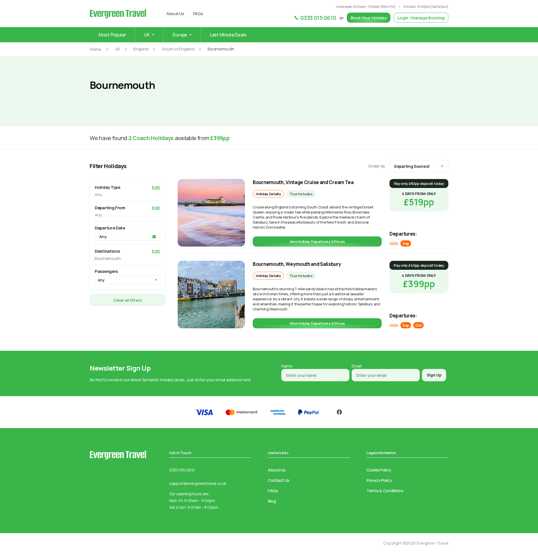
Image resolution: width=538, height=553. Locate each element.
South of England (178, 49)
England (141, 49)
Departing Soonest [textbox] (412, 166)
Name (287, 366)
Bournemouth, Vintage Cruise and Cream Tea (303, 182)
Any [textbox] (101, 280)
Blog (272, 501)
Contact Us (278, 480)
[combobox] (418, 166)
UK (117, 49)
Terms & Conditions (385, 491)
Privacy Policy (379, 480)
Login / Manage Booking (421, 18)
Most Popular (112, 35)
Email (356, 366)
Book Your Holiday (369, 18)
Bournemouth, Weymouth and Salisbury (297, 264)
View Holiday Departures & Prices (317, 241)
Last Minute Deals (228, 35)
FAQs (198, 14)
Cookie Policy (379, 470)
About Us (175, 14)
